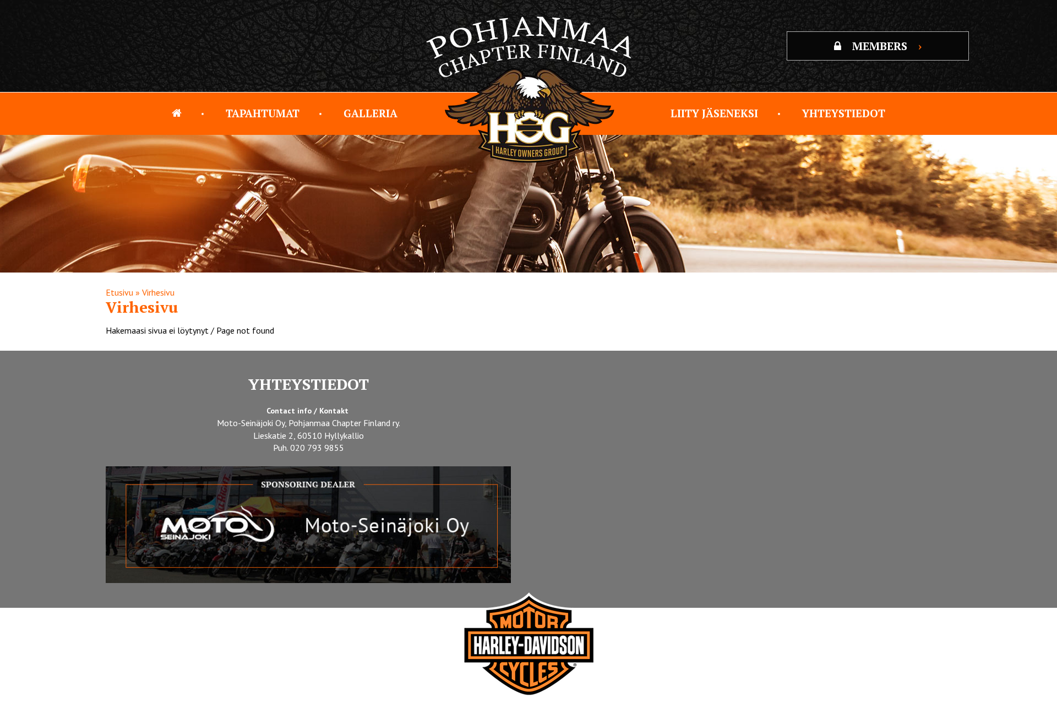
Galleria (370, 113)
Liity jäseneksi (714, 113)
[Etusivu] (177, 113)
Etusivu (119, 292)
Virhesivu (158, 292)
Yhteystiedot (843, 113)
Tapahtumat (262, 113)
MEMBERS (887, 46)
